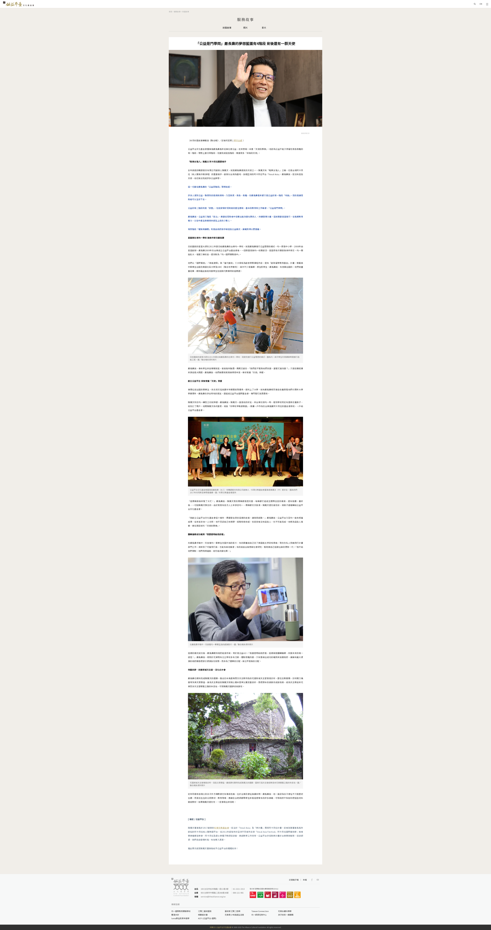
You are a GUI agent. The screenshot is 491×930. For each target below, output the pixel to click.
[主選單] (487, 4)
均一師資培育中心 (259, 914)
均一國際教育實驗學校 (181, 911)
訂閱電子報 (294, 879)
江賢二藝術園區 (204, 911)
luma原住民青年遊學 (180, 918)
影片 (264, 27)
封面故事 (185, 11)
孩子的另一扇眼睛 (285, 914)
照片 (245, 27)
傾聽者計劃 (203, 914)
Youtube (318, 880)
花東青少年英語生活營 (234, 914)
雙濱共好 (175, 914)
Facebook (312, 880)
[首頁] (18, 4)
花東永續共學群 (285, 911)
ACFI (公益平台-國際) (207, 918)
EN (481, 4)
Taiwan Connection (260, 911)
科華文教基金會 (221, 827)
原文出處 (238, 140)
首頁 (170, 11)
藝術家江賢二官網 (232, 911)
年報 (305, 879)
